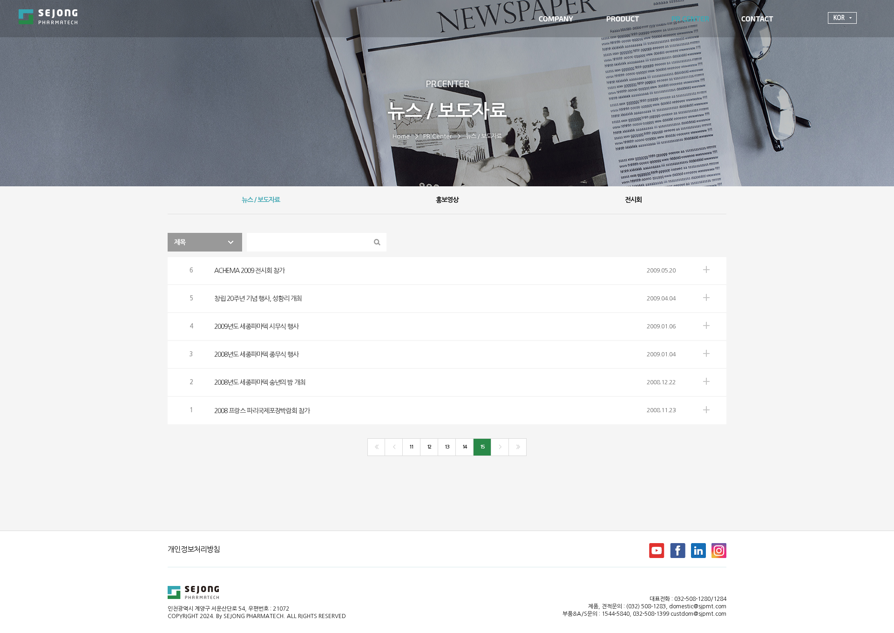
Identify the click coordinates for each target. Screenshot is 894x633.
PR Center (437, 136)
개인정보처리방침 (194, 549)
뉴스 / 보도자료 (483, 136)
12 (429, 446)
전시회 (633, 200)
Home (401, 136)
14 (464, 446)
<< (375, 446)
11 (411, 446)
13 (446, 446)
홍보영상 (447, 200)
